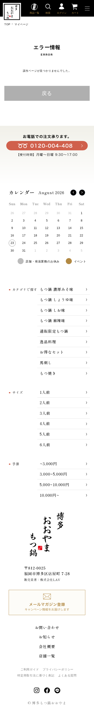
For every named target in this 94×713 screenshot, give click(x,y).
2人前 (45, 402)
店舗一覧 (47, 655)
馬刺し (46, 362)
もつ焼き (48, 373)
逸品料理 (48, 341)
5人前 (45, 434)
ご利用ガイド (29, 669)
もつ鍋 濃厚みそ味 (56, 289)
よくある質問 (67, 675)
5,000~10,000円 (54, 484)
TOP (7, 24)
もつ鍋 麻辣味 (52, 320)
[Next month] (82, 193)
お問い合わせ (47, 627)
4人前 (45, 423)
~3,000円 (48, 463)
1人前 (45, 392)
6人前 (45, 444)
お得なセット (52, 352)
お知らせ (47, 636)
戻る (47, 93)
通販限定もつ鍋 (54, 331)
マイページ (21, 24)
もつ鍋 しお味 (52, 310)
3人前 (45, 413)
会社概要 (47, 646)
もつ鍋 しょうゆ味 (56, 299)
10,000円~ (49, 495)
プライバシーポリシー (58, 669)
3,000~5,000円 (53, 474)
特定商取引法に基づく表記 (35, 675)
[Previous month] (73, 193)
